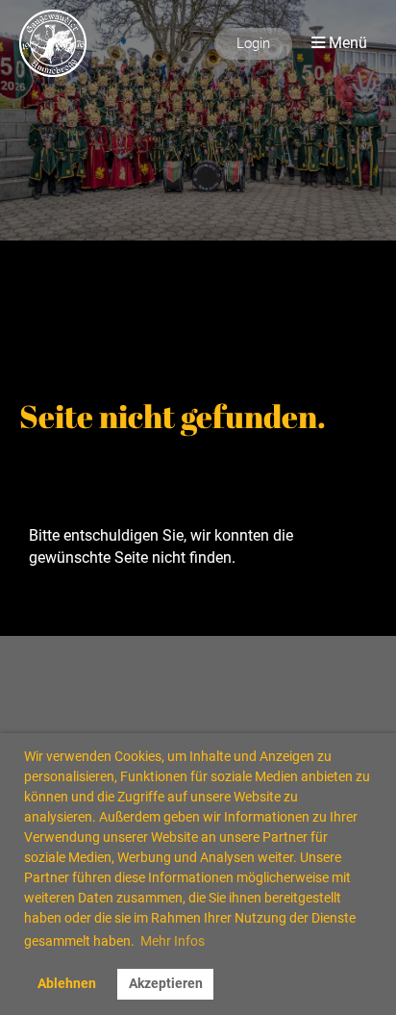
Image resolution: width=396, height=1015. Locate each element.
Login (253, 43)
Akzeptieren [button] (166, 984)
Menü (346, 43)
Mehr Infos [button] (172, 941)
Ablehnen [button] (66, 984)
